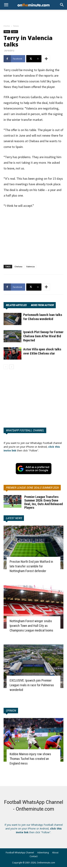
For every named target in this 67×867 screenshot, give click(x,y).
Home (7, 25)
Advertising (43, 852)
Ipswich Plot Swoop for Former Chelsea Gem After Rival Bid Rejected (43, 336)
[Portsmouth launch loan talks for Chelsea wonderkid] (12, 319)
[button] (62, 5)
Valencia (30, 266)
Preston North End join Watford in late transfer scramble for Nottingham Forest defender (31, 566)
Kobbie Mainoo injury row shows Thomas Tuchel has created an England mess (30, 758)
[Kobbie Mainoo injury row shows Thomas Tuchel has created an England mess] (33, 740)
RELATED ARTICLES (16, 305)
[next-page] (11, 367)
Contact (34, 856)
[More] (46, 58)
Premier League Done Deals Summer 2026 (32, 487)
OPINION (11, 710)
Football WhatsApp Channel (20, 852)
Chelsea (18, 266)
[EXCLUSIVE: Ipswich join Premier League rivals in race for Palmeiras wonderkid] (33, 666)
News (16, 25)
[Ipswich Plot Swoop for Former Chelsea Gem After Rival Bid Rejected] (12, 336)
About (55, 852)
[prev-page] (6, 367)
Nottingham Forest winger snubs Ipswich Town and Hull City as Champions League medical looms (31, 625)
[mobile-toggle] (6, 5)
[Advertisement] (33, 15)
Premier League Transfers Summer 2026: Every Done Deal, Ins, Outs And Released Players (43, 502)
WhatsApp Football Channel (25, 430)
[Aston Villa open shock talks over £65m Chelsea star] (12, 353)
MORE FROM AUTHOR (42, 305)
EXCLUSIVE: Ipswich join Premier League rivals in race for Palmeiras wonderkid (32, 685)
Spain (14, 31)
